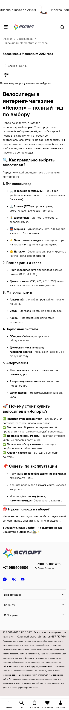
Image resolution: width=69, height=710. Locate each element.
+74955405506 (15, 567)
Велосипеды (25, 38)
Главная (7, 38)
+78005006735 (48, 564)
